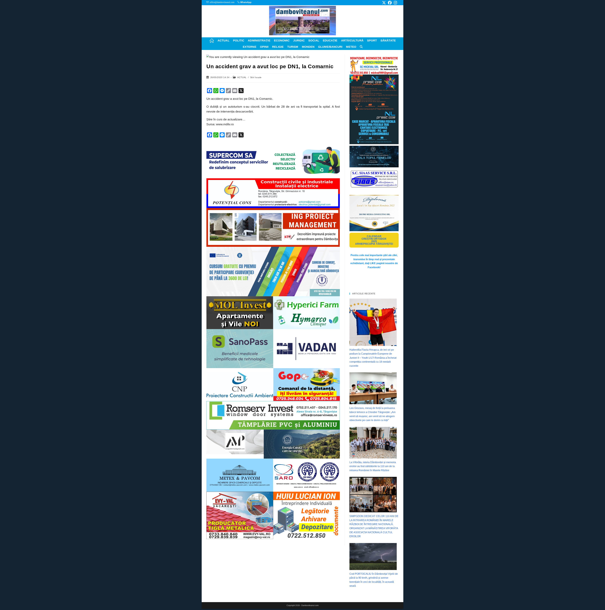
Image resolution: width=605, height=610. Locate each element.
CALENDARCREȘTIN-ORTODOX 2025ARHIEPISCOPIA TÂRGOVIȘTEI (374, 240)
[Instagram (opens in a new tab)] (395, 3)
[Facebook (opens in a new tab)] (390, 3)
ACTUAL (241, 77)
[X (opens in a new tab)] (384, 3)
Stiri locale (256, 77)
